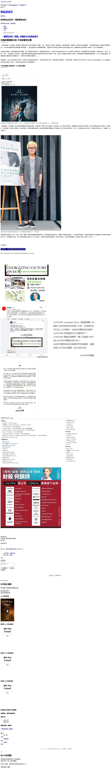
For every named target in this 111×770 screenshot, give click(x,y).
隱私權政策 (64, 748)
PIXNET (44, 748)
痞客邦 (11, 549)
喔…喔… (3, 540)
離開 (9, 767)
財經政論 (13, 23)
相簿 (5, 26)
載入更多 (3, 560)
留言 (15, 549)
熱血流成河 (7, 11)
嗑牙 (11, 555)
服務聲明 (70, 748)
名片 (5, 30)
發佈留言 (3, 569)
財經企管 (12, 553)
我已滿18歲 (3, 767)
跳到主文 (3, 16)
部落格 (5, 28)
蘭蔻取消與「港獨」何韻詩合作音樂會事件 (21, 36)
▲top (2, 557)
